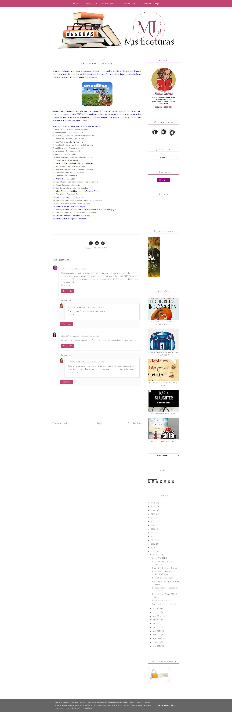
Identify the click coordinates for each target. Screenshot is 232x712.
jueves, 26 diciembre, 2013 (95, 307)
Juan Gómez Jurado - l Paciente (69, 142)
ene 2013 (157, 646)
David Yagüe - (62, 182)
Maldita (83, 173)
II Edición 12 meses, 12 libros (164, 568)
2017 (153, 536)
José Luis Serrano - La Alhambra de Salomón (74, 145)
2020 (153, 525)
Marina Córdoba (77, 307)
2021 (153, 521)
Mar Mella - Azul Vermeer (65, 154)
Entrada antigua (134, 423)
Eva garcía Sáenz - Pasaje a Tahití (70, 166)
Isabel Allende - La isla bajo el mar (69, 133)
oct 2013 (157, 612)
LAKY (64, 268)
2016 (153, 540)
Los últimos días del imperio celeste (83, 182)
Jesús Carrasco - (63, 185)
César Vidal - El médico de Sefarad (69, 139)
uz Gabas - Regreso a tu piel (68, 151)
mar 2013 (157, 638)
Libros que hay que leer (76, 74)
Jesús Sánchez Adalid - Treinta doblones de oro (75, 136)
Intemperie (75, 185)
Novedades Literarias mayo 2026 (99, 3)
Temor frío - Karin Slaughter (162, 413)
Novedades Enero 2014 (162, 600)
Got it (174, 705)
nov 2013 (157, 608)
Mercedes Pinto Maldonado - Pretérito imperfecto (76, 213)
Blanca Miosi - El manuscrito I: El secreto (72, 130)
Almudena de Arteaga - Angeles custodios (73, 203)
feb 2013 (157, 642)
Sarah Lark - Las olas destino (164, 604)
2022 (153, 518)
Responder (68, 291)
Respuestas (66, 300)
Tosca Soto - (61, 194)
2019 (153, 529)
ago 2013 (157, 620)
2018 (153, 533)
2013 (153, 551)
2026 (153, 503)
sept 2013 (157, 616)
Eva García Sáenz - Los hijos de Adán (72, 188)
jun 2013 (156, 627)
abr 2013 (157, 635)
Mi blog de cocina (128, 3)
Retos (104, 248)
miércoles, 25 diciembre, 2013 (78, 269)
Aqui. (86, 120)
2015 (153, 544)
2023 (153, 514)
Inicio (75, 3)
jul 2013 (156, 623)
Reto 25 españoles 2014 (162, 578)
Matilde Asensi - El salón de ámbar (69, 148)
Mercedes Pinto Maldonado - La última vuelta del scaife (78, 200)
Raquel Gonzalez (70, 335)
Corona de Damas (74, 194)
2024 (153, 510)
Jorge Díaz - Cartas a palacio (68, 160)
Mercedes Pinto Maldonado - (68, 173)
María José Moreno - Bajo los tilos (70, 197)
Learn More (163, 705)
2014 (153, 548)
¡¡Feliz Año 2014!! (159, 558)
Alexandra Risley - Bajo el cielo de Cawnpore (74, 170)
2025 (153, 506)
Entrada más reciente (62, 423)
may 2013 (157, 631)
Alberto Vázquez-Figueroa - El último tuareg (74, 157)
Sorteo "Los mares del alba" (162, 441)
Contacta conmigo (151, 3)
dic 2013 (156, 555)
